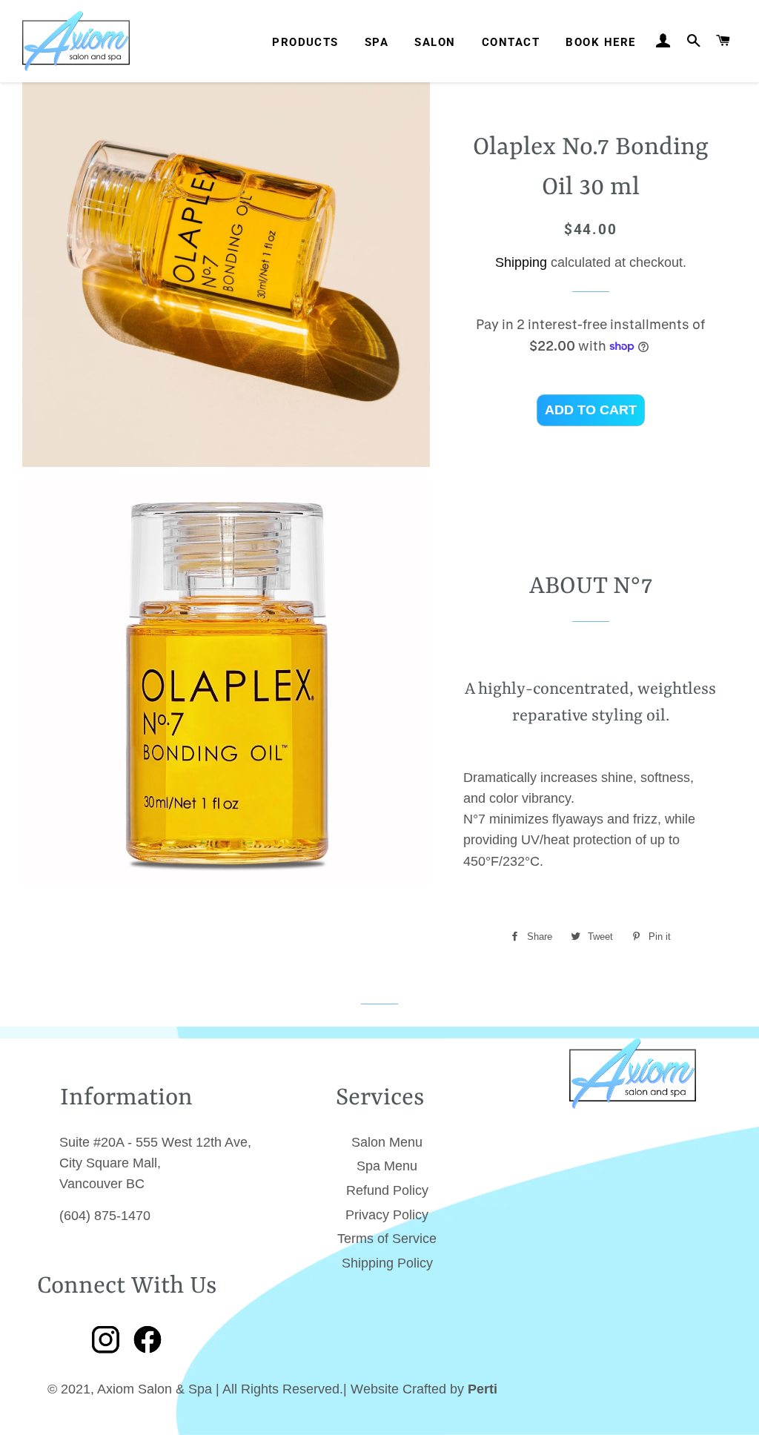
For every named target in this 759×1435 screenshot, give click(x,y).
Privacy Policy (386, 1214)
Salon (434, 42)
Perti (482, 1389)
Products (305, 42)
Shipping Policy (387, 1263)
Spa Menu (387, 1166)
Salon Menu (386, 1142)
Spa (376, 42)
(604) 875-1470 (104, 1215)
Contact (511, 42)
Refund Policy (387, 1190)
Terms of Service (387, 1238)
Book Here (600, 42)
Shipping (521, 262)
